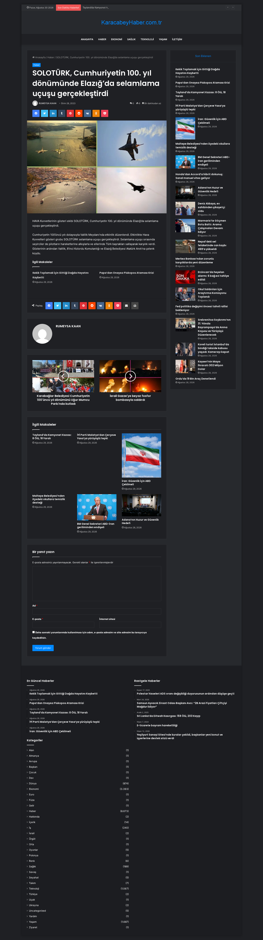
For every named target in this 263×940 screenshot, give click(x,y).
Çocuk (32, 772)
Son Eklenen (203, 56)
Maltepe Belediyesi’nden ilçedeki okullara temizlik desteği (48, 499)
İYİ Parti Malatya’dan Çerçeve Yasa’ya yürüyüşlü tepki (96, 436)
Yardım (33, 916)
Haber (102, 39)
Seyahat (34, 877)
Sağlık (131, 39)
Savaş (32, 872)
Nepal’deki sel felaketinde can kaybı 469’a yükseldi (212, 245)
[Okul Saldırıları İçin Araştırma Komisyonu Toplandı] (185, 294)
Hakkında (34, 816)
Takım (32, 883)
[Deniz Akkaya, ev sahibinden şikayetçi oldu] (185, 208)
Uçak (32, 899)
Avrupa (33, 761)
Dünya (32, 783)
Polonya (33, 855)
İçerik (32, 822)
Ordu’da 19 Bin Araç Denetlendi (196, 378)
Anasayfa (87, 39)
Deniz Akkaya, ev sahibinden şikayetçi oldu (211, 207)
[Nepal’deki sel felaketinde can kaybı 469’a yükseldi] (185, 246)
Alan (31, 750)
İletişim (177, 39)
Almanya (34, 755)
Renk (32, 860)
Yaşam (163, 39)
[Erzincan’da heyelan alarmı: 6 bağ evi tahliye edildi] (185, 277)
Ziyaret (33, 927)
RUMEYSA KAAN (47, 103)
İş (30, 827)
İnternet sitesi (107, 619)
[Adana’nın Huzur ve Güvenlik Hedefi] (141, 505)
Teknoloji (147, 39)
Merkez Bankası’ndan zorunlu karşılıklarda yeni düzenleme (195, 260)
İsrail (31, 833)
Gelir (31, 805)
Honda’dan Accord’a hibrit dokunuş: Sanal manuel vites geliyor (199, 176)
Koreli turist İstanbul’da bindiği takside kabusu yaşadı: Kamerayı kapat (213, 348)
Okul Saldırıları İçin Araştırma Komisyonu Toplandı (212, 293)
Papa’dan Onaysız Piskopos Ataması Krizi (126, 273)
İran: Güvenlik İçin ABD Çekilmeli (136, 482)
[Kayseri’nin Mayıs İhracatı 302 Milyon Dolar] (185, 366)
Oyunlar (33, 849)
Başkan (33, 766)
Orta (31, 844)
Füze (32, 800)
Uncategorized (37, 910)
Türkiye (33, 894)
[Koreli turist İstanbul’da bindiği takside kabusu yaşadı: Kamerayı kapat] (185, 349)
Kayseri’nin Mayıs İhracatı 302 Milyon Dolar (210, 365)
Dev (31, 777)
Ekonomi (116, 39)
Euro (31, 794)
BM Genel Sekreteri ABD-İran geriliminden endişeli (95, 525)
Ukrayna (34, 905)
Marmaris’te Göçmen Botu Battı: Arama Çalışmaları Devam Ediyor (212, 226)
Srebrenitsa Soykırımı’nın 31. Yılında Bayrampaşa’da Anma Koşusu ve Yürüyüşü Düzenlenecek (214, 327)
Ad (34, 605)
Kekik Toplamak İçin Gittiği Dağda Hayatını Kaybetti (198, 71)
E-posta (37, 619)
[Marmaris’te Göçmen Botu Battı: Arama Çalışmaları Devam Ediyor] (185, 225)
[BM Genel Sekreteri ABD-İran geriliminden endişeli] (96, 507)
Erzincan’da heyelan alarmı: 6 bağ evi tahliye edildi (213, 275)
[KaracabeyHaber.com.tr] (131, 22)
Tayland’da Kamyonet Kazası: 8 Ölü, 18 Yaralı (107, 7)
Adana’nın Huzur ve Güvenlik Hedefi (140, 521)
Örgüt (32, 838)
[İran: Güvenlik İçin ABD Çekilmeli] (141, 455)
